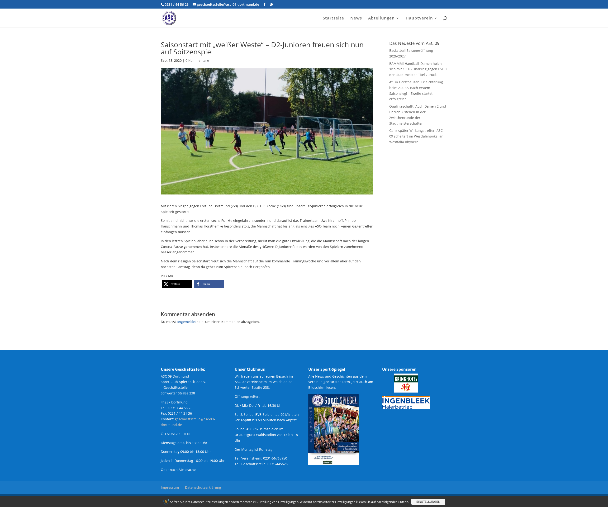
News (356, 18)
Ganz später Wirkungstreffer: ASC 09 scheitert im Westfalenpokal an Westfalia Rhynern (416, 136)
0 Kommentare (197, 60)
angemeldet (186, 321)
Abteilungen (381, 18)
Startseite (333, 18)
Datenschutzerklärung (203, 487)
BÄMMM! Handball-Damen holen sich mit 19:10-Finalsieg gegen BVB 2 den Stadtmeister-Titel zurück (418, 69)
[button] (177, 284)
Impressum (170, 487)
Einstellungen (428, 501)
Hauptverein (419, 18)
